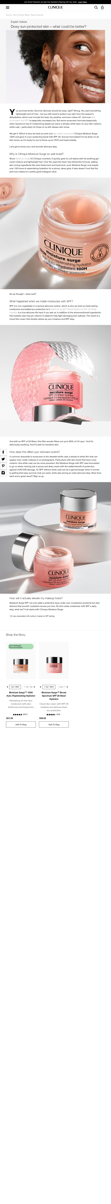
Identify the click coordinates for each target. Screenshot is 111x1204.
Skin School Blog (21, 15)
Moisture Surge (23, 158)
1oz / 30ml (15, 687)
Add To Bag (20, 724)
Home (9, 15)
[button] (103, 8)
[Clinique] (55, 7)
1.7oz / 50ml (29, 687)
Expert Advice (37, 15)
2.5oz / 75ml (63, 687)
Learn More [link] (82, 2)
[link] (21, 660)
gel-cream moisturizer (64, 133)
